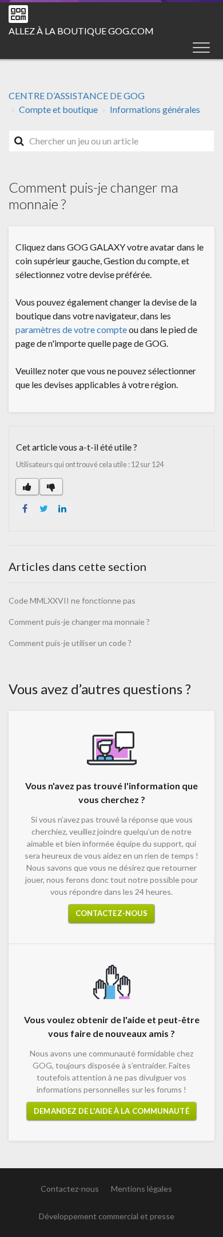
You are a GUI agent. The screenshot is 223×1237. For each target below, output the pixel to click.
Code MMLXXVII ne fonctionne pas (72, 600)
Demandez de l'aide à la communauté (111, 1110)
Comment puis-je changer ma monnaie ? (79, 622)
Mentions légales (141, 1188)
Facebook (24, 508)
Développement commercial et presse (106, 1216)
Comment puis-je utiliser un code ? (70, 643)
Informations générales (155, 109)
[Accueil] (18, 14)
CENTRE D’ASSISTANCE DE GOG (77, 95)
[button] (201, 47)
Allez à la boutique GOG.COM (81, 30)
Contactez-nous (111, 913)
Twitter (43, 508)
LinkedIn (62, 508)
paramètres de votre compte (71, 329)
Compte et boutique (58, 109)
